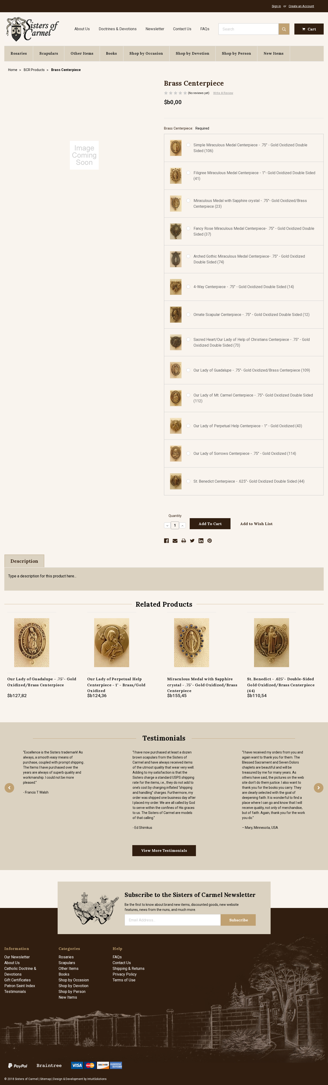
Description (24, 561)
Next (318, 788)
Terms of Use (124, 980)
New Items (274, 53)
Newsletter (155, 29)
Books (111, 53)
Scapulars (48, 53)
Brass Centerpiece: (186, 128)
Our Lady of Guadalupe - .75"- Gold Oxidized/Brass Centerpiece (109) (252, 370)
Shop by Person (236, 53)
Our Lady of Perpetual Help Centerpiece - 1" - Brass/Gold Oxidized (116, 684)
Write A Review (223, 93)
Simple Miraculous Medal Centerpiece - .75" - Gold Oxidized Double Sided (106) (250, 148)
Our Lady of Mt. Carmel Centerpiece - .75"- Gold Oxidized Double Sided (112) (253, 398)
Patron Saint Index (19, 986)
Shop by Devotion (192, 53)
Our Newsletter (17, 957)
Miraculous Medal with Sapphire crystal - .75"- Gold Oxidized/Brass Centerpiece (202, 684)
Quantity (175, 516)
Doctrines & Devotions (118, 29)
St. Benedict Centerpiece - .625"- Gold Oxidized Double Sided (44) (249, 481)
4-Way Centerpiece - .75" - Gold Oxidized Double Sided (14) (244, 287)
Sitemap (45, 1079)
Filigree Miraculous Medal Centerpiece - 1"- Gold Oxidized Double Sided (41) (254, 176)
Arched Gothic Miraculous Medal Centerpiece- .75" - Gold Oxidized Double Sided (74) (249, 259)
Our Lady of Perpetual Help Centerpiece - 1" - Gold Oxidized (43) (248, 426)
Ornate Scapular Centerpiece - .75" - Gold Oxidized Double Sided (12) (252, 314)
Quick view (32, 637)
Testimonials (15, 991)
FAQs (204, 29)
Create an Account (301, 6)
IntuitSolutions (97, 1079)
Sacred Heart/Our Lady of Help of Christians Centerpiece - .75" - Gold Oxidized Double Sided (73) (252, 342)
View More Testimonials (164, 850)
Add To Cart (32, 648)
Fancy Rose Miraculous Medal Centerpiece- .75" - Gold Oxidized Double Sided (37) (254, 231)
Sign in (276, 6)
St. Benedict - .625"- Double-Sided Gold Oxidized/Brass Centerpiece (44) (281, 684)
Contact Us (182, 29)
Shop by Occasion (146, 53)
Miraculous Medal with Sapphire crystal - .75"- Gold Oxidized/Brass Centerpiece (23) (250, 203)
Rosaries (19, 53)
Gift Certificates (17, 980)
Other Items (82, 53)
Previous (9, 788)
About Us (82, 29)
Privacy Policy (125, 974)
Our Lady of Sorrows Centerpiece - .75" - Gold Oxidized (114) (245, 453)
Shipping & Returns (129, 968)
